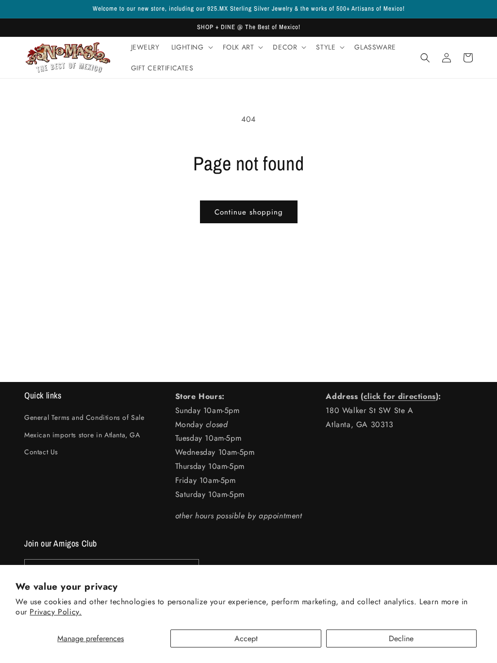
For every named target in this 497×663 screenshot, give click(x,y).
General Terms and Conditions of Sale (84, 417)
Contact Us (41, 452)
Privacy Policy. (56, 611)
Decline (401, 638)
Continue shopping (249, 212)
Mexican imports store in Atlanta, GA (82, 435)
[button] (191, 47)
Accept (246, 638)
